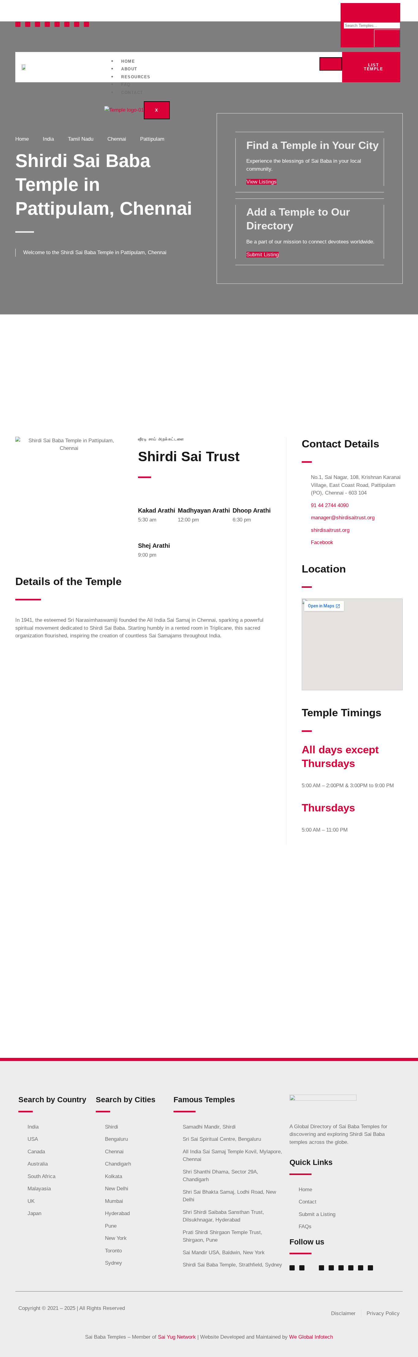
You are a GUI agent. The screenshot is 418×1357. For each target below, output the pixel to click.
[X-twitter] (47, 24)
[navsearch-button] (394, 13)
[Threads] (350, 1267)
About (129, 69)
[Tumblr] (86, 24)
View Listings (261, 182)
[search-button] (387, 38)
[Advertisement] (209, 360)
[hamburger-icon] (330, 64)
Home (128, 61)
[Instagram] (37, 24)
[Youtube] (57, 24)
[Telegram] (76, 24)
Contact (132, 92)
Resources (136, 77)
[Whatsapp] (27, 24)
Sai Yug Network (177, 1337)
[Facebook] (18, 24)
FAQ (126, 84)
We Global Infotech (311, 1337)
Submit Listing (262, 255)
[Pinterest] (66, 24)
